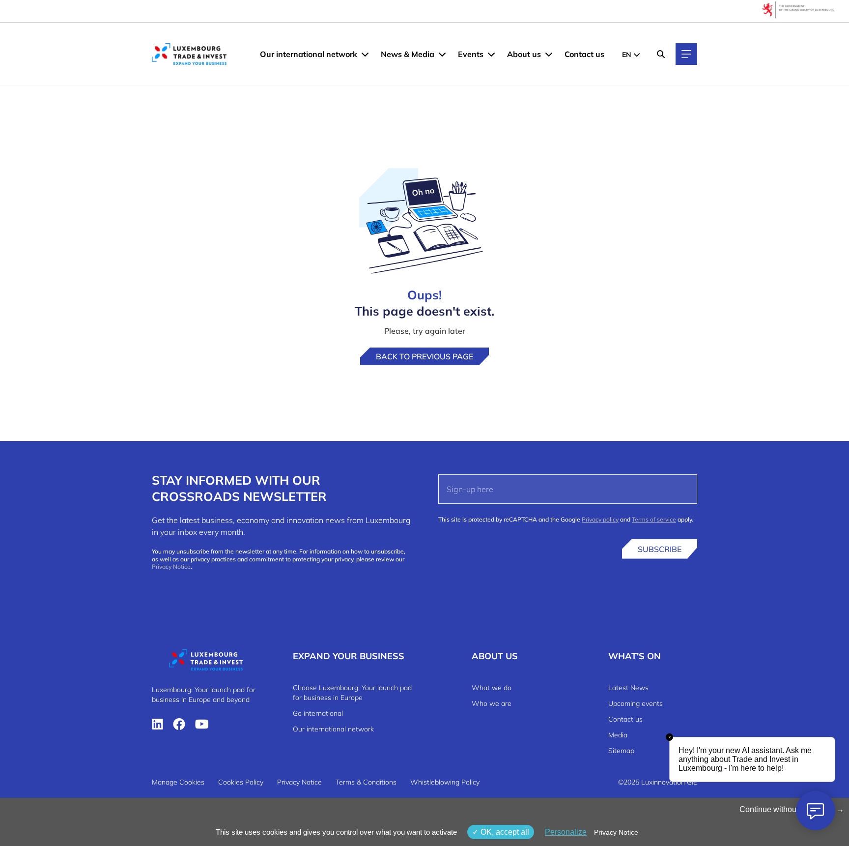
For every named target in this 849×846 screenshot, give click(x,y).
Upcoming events (635, 703)
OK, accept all (504, 832)
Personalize (566, 832)
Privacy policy (600, 519)
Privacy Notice (171, 566)
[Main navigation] (686, 54)
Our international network (308, 54)
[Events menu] (491, 54)
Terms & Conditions (366, 782)
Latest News (628, 687)
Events (470, 54)
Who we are (491, 703)
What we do (491, 687)
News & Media (407, 54)
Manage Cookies (178, 782)
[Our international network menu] (365, 54)
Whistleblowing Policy (445, 782)
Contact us (584, 54)
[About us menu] (549, 54)
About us (524, 54)
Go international (318, 713)
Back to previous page (424, 356)
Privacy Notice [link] (616, 832)
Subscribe (659, 549)
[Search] (661, 54)
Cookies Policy (240, 782)
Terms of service (654, 519)
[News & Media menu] (442, 54)
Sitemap (621, 750)
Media (617, 734)
